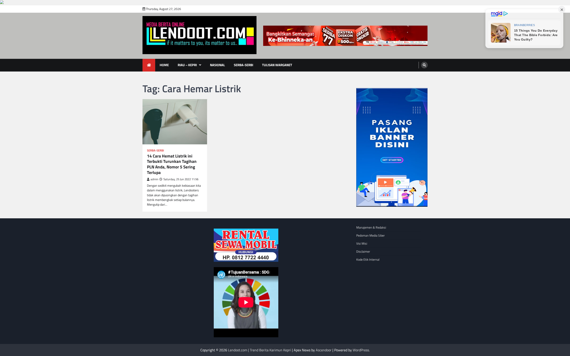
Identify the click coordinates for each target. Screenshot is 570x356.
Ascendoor (324, 350)
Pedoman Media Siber (370, 235)
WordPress (361, 350)
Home (164, 65)
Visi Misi (361, 243)
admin (154, 179)
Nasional (217, 65)
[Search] (424, 65)
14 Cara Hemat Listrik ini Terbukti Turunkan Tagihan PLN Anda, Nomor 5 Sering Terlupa (172, 164)
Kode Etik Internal (367, 259)
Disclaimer (363, 251)
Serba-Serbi (243, 65)
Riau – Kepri (187, 65)
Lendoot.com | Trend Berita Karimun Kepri (259, 350)
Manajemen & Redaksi (371, 227)
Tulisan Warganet (277, 65)
